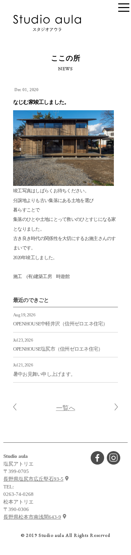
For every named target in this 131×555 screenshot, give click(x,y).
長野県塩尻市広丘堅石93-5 (33, 479)
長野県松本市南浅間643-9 (32, 517)
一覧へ (65, 407)
